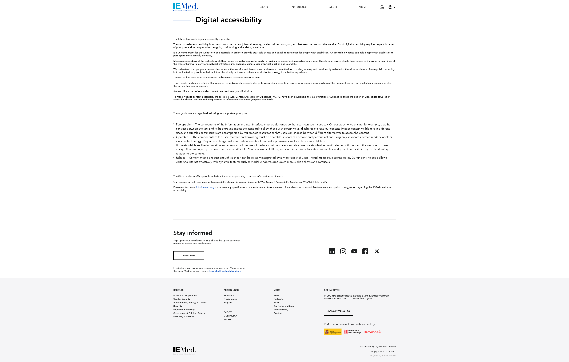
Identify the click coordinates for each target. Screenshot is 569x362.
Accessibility (366, 346)
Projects (228, 302)
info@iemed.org (205, 187)
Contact (278, 313)
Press (276, 302)
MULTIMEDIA (230, 316)
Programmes (230, 299)
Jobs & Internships (338, 311)
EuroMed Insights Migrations (225, 271)
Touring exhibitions (284, 306)
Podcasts (278, 299)
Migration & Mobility (184, 309)
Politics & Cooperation (185, 295)
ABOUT (227, 319)
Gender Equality (181, 299)
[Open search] (382, 7)
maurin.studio (389, 355)
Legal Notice (380, 346)
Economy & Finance (183, 316)
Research (264, 7)
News (276, 295)
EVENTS (228, 312)
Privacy (392, 346)
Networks (229, 295)
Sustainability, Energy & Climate (190, 302)
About (362, 7)
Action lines (299, 7)
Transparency (281, 309)
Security (177, 306)
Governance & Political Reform (189, 313)
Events (333, 7)
